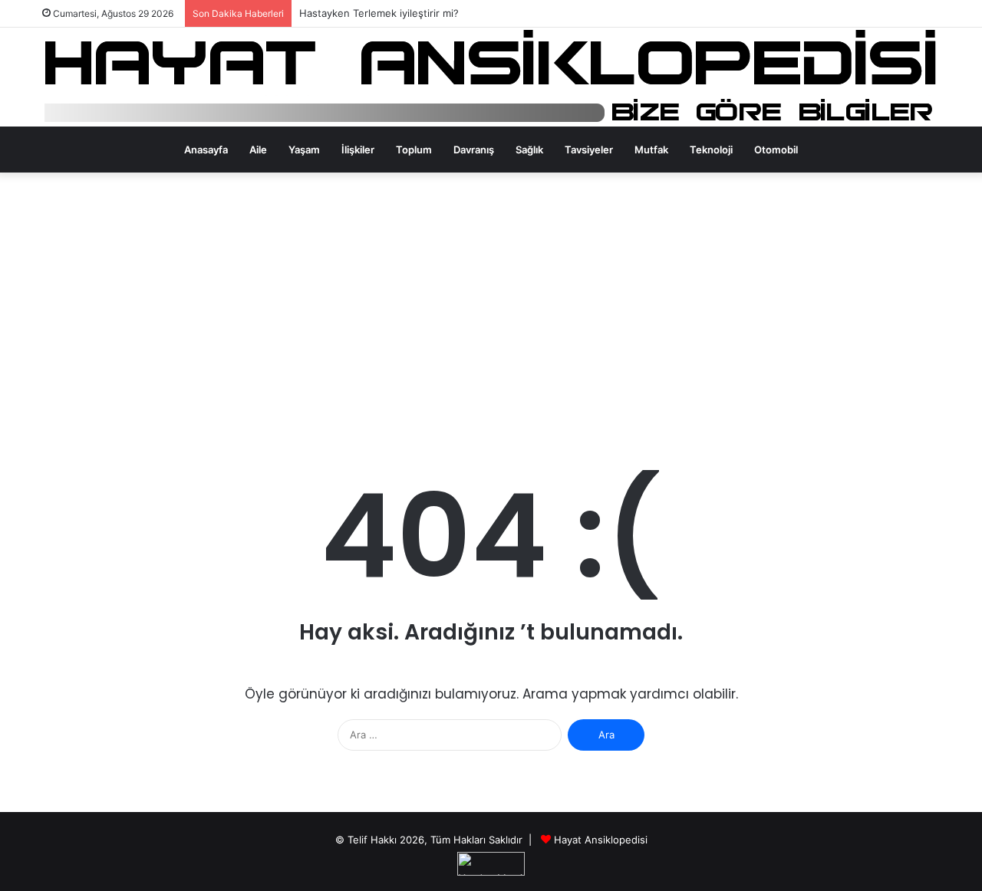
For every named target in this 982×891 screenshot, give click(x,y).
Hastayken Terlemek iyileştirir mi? (379, 13)
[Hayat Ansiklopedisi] (491, 77)
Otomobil (776, 149)
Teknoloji (711, 149)
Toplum (414, 149)
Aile (258, 149)
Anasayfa (206, 149)
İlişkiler (357, 149)
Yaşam (304, 149)
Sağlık (529, 149)
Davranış (473, 149)
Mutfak (651, 149)
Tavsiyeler (589, 149)
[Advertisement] (491, 303)
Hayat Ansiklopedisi (601, 839)
